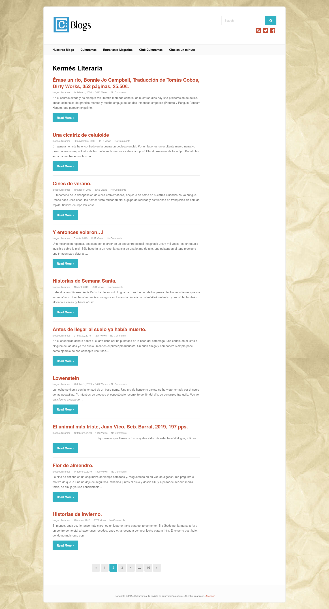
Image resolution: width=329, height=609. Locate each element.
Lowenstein (66, 377)
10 (148, 567)
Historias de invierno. (77, 513)
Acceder (210, 596)
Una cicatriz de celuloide (81, 134)
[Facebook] (272, 31)
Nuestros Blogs (63, 49)
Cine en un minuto (182, 49)
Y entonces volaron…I (78, 232)
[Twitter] (265, 31)
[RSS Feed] (258, 31)
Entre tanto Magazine (117, 49)
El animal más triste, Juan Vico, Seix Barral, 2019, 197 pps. (120, 426)
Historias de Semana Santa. (84, 280)
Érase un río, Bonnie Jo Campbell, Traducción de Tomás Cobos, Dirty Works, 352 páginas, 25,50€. (126, 83)
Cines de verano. (72, 183)
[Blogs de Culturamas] (72, 34)
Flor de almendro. (73, 465)
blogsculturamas (61, 92)
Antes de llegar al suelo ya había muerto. (99, 329)
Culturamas (88, 49)
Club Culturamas (150, 49)
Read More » (65, 117)
